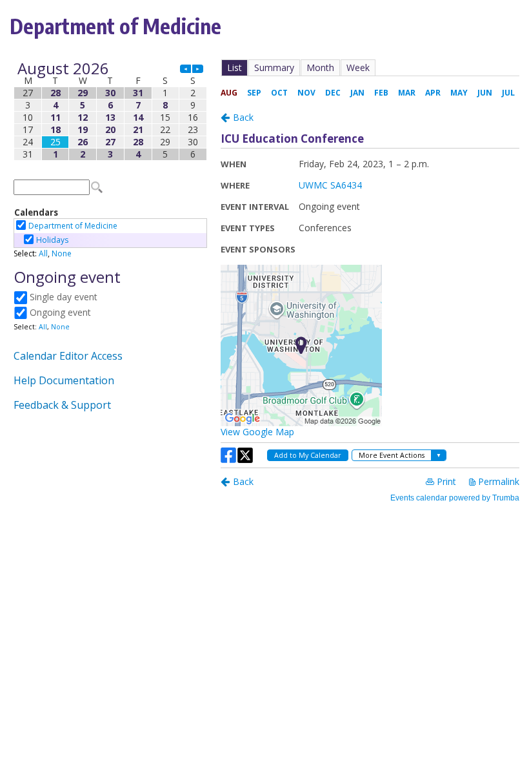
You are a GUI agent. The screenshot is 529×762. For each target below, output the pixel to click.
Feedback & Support (62, 405)
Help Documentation (64, 380)
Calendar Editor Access (68, 356)
